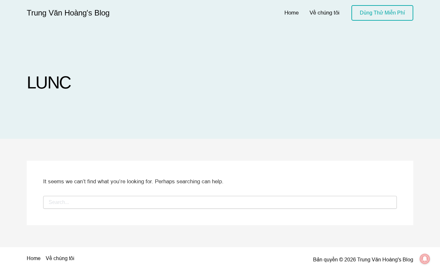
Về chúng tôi (325, 13)
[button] (382, 13)
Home (291, 13)
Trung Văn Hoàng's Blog (68, 12)
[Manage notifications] (425, 259)
